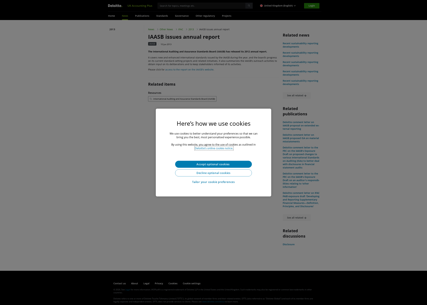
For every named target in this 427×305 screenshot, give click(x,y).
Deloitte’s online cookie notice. (214, 148)
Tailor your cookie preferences (213, 182)
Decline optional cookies (213, 173)
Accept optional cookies (213, 164)
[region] (213, 152)
